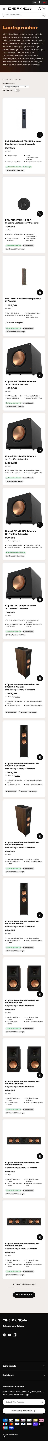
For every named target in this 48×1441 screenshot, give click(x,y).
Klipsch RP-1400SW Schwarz (20, 456)
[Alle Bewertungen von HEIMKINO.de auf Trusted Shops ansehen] (24, 1348)
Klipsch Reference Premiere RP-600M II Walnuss (22, 1001)
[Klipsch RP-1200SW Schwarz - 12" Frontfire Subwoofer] (24, 509)
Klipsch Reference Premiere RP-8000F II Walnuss (22, 843)
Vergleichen (8, 90)
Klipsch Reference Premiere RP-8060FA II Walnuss (22, 686)
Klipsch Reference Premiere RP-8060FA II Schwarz (22, 765)
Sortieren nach (9, 84)
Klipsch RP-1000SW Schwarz (20, 606)
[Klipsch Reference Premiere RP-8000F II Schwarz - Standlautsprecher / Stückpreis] (24, 899)
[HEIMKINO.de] (19, 8)
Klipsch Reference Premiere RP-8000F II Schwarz (22, 922)
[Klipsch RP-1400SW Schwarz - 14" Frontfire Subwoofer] (24, 434)
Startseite (6, 79)
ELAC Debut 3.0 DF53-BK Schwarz (23, 141)
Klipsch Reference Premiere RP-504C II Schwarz (22, 1244)
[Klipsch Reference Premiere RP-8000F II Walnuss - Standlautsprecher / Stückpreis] (24, 820)
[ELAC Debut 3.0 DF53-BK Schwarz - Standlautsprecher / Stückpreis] (24, 119)
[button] (44, 8)
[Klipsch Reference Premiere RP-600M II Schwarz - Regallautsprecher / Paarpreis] (24, 1059)
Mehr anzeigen (24, 1295)
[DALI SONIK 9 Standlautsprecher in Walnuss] (24, 276)
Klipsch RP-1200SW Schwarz (20, 531)
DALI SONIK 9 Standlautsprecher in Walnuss (23, 300)
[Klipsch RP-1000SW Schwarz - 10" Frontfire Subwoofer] (24, 583)
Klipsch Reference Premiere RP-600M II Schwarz (22, 1082)
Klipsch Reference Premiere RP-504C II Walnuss (22, 1163)
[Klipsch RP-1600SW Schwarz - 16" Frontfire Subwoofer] (24, 359)
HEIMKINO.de (13, 1435)
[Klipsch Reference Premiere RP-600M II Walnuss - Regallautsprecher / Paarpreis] (24, 978)
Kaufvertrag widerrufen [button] (22, 1411)
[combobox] (24, 14)
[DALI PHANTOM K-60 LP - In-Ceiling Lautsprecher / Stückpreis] (24, 198)
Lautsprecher (16, 79)
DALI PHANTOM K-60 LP (18, 220)
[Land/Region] (44, 2)
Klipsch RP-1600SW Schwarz (20, 381)
